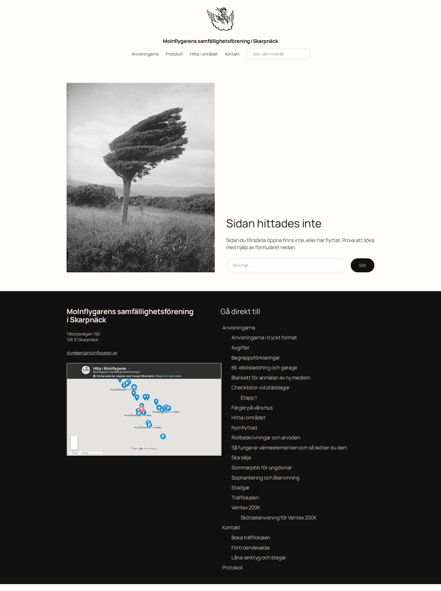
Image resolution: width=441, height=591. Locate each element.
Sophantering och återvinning (266, 477)
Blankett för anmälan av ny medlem (271, 377)
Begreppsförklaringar (256, 357)
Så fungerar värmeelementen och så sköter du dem (289, 447)
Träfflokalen (245, 497)
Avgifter (241, 347)
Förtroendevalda (250, 547)
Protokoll (232, 567)
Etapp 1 (249, 397)
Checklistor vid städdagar (261, 387)
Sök (362, 265)
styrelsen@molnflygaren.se (92, 352)
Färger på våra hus (252, 407)
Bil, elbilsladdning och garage (264, 367)
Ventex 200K (246, 507)
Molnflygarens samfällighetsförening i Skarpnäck (220, 41)
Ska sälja (241, 457)
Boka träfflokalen (251, 537)
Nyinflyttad (244, 427)
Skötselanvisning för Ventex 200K (279, 517)
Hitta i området (249, 417)
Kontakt (231, 527)
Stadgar (241, 487)
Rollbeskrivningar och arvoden (266, 437)
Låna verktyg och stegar (259, 557)
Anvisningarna (238, 327)
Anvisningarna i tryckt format (264, 337)
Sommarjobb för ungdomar (262, 467)
